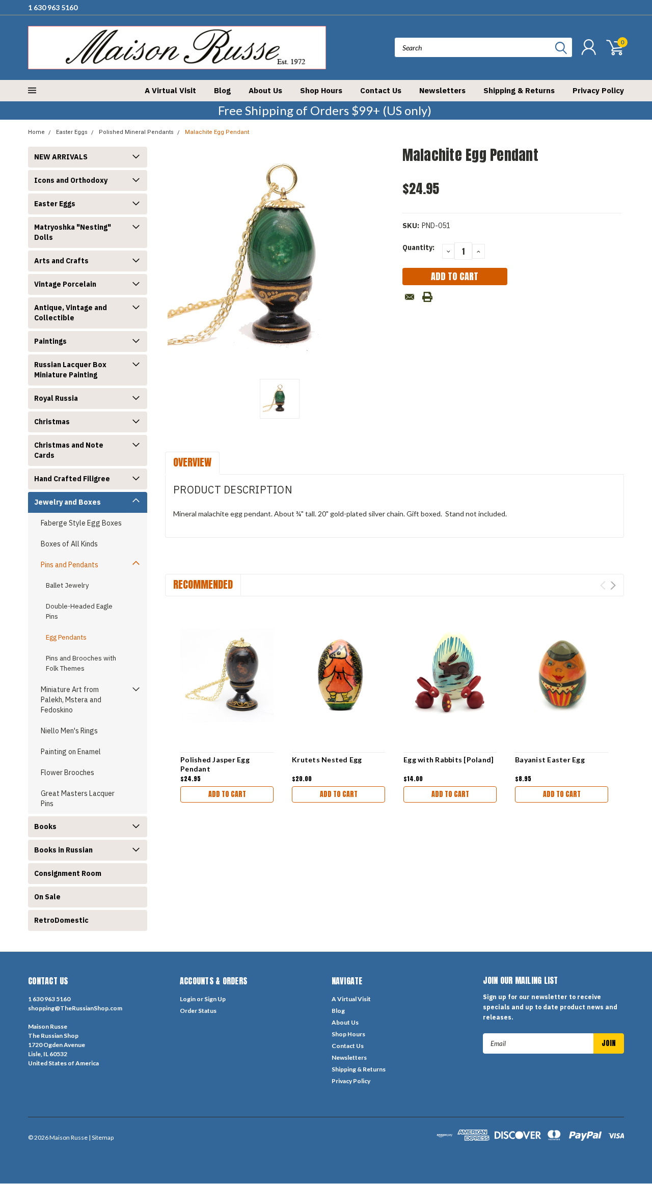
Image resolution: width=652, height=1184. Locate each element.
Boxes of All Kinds (69, 543)
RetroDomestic (61, 920)
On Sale (47, 896)
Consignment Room (67, 873)
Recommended (203, 584)
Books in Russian (63, 850)
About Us (265, 90)
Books (45, 826)
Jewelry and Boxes (67, 502)
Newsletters (442, 90)
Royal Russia (56, 398)
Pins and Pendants (69, 564)
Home (36, 132)
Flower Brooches (67, 772)
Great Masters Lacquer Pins (78, 798)
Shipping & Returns (519, 90)
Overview (192, 462)
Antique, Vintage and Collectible (70, 312)
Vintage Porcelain (65, 284)
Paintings (50, 341)
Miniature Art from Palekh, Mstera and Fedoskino (71, 699)
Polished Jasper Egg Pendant (215, 764)
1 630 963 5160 (52, 7)
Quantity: (418, 247)
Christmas (52, 421)
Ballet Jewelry (67, 585)
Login (188, 999)
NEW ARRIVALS (61, 156)
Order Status (198, 1010)
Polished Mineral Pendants (136, 132)
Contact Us (380, 90)
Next (613, 585)
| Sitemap (101, 1137)
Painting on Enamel (71, 751)
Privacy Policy (598, 90)
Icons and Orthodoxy (70, 180)
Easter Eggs (72, 132)
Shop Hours (321, 90)
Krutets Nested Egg (327, 759)
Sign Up (215, 999)
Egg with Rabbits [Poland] (448, 759)
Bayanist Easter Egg (550, 759)
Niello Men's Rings (69, 730)
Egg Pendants (66, 637)
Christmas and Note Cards (68, 450)
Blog (222, 90)
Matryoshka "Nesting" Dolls (72, 232)
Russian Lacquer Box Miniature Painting (70, 369)
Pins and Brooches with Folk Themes (81, 663)
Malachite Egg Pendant (217, 132)
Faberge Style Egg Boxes (81, 523)
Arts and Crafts (61, 260)
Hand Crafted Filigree (72, 478)
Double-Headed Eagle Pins (79, 611)
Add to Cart (227, 794)
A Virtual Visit (170, 90)
